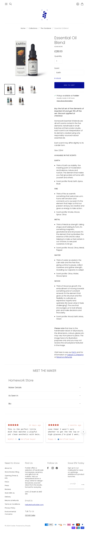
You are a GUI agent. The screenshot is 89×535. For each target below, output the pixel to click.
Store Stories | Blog (12, 472)
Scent (56, 68)
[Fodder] (44, 15)
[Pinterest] (57, 468)
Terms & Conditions (12, 504)
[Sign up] (82, 484)
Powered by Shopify (23, 526)
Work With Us (10, 493)
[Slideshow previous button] (5, 432)
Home (23, 28)
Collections (33, 28)
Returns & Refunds (64, 357)
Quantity (58, 56)
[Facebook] (47, 468)
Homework (58, 46)
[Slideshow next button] (83, 432)
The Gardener (46, 28)
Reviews (8, 489)
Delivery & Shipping (75, 354)
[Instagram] (53, 468)
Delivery (8, 497)
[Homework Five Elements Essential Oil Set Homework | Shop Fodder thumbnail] (10, 89)
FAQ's (74, 352)
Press (7, 485)
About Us (8, 468)
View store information (65, 101)
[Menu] (6, 4)
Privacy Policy (10, 508)
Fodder (13, 526)
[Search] (10, 4)
